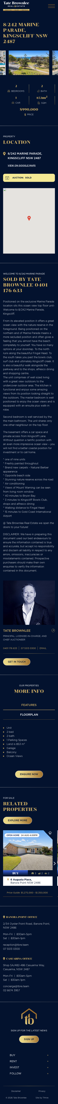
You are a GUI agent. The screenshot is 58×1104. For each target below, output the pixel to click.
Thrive (45, 1097)
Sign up (29, 1039)
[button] (3, 62)
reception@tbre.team (16, 944)
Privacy (42, 1091)
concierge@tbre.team (16, 986)
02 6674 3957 (11, 990)
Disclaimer (16, 1091)
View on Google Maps (22, 165)
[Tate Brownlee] (16, 6)
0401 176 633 (10, 648)
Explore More (17, 820)
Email (43, 648)
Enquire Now (29, 774)
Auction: (18, 177)
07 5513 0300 (28, 648)
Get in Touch (17, 661)
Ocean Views (15, 756)
